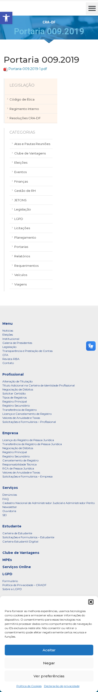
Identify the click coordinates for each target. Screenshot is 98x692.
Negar (49, 663)
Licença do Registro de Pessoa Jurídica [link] (28, 440)
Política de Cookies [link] (29, 686)
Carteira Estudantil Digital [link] (20, 541)
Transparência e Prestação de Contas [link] (27, 351)
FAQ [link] (5, 499)
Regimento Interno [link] (24, 109)
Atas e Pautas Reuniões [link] (32, 144)
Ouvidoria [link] (9, 511)
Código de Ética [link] (22, 99)
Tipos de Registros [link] (14, 397)
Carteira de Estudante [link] (17, 533)
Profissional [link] (13, 374)
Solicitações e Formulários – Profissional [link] (29, 422)
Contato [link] (8, 363)
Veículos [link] (20, 275)
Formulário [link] (10, 581)
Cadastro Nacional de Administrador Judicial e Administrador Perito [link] (48, 503)
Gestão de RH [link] (25, 191)
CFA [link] (5, 355)
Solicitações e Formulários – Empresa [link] (27, 476)
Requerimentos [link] (26, 265)
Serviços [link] (10, 488)
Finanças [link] (21, 181)
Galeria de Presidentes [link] (17, 343)
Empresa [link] (10, 433)
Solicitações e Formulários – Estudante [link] (28, 537)
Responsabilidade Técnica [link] (19, 464)
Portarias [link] (21, 247)
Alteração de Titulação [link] (17, 381)
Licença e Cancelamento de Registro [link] (27, 414)
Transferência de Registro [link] (19, 410)
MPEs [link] (7, 560)
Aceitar (49, 650)
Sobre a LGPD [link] (12, 589)
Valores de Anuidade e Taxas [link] (21, 418)
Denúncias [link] (9, 494)
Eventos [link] (20, 172)
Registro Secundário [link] (16, 405)
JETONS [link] (20, 200)
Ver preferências (49, 676)
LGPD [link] (18, 219)
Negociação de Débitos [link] (17, 389)
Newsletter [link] (9, 507)
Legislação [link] (22, 209)
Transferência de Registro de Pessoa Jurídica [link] (32, 444)
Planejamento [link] (25, 237)
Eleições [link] (20, 162)
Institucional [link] (10, 339)
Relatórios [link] (22, 256)
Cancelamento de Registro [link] (20, 460)
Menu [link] (7, 323)
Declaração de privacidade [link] (61, 686)
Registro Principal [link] (14, 401)
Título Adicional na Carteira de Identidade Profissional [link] (38, 385)
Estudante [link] (11, 526)
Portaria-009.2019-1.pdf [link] (27, 69)
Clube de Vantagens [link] (30, 153)
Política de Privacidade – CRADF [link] (24, 585)
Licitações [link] (22, 228)
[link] (6, 18)
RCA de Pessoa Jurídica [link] (18, 468)
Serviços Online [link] (16, 567)
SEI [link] (4, 515)
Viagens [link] (20, 284)
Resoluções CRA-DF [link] (25, 118)
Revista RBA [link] (11, 359)
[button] (90, 602)
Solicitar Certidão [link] (14, 393)
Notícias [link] (7, 330)
